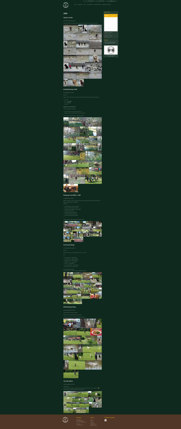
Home (91, 419)
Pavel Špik (74, 115)
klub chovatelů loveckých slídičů (110, 43)
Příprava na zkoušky (93, 425)
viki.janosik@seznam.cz (112, 1)
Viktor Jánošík (70, 115)
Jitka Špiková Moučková (80, 115)
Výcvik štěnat (92, 423)
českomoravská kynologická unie (110, 42)
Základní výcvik (92, 424)
